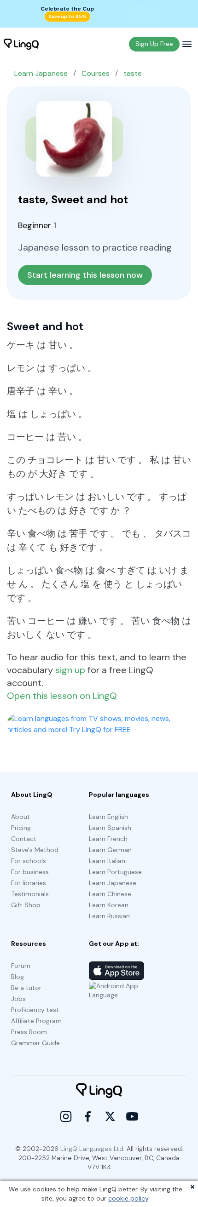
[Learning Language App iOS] (116, 970)
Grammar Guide (35, 1043)
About (20, 816)
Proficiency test (35, 1010)
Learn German (110, 850)
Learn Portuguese (115, 872)
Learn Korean (108, 905)
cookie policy (128, 1198)
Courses (96, 73)
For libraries (28, 883)
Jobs (18, 999)
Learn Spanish (110, 828)
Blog (17, 976)
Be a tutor (26, 988)
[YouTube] (132, 1116)
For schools (28, 861)
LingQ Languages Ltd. (92, 1148)
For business (30, 872)
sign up (70, 670)
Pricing (21, 828)
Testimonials (30, 894)
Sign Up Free (154, 44)
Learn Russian (109, 916)
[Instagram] (66, 1116)
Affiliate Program (36, 1021)
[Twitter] (110, 1116)
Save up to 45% (67, 16)
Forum (20, 965)
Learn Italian (107, 861)
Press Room (29, 1032)
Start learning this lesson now (85, 274)
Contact (23, 839)
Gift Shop (26, 905)
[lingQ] (21, 44)
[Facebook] (88, 1116)
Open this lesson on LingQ (62, 696)
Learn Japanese (41, 73)
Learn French (108, 839)
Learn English (108, 816)
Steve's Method (34, 850)
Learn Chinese (110, 894)
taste (132, 73)
